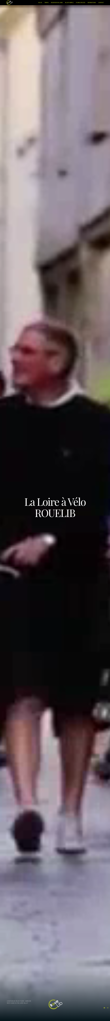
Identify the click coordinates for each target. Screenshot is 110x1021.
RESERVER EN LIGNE (57, 2)
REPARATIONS (92, 2)
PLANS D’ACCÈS (80, 2)
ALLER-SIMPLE (69, 2)
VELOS (40, 2)
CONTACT (101, 2)
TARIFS (46, 2)
